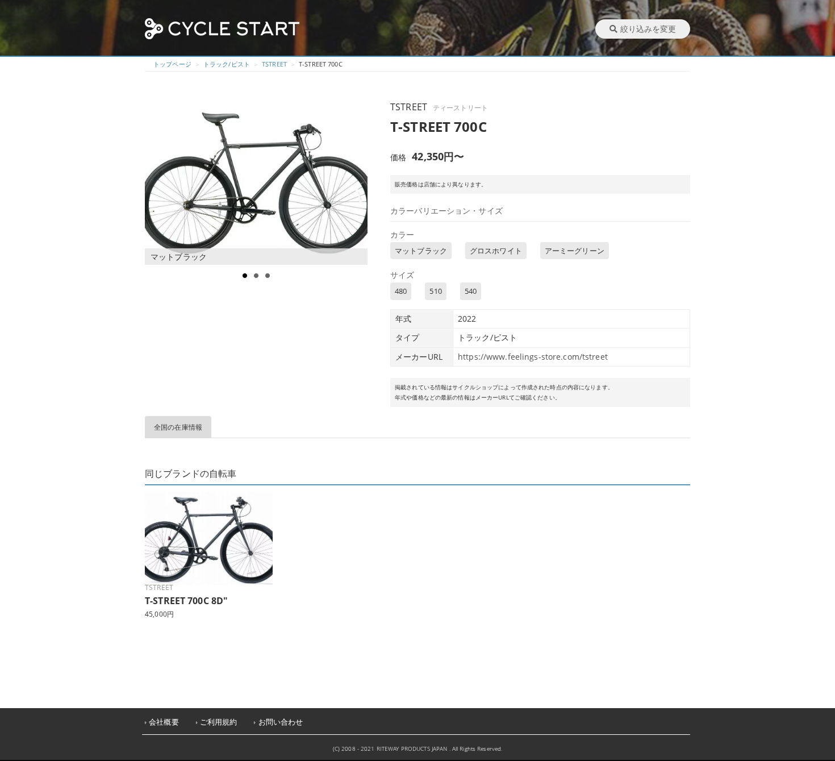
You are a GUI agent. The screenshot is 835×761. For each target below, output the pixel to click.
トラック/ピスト (226, 64)
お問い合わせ (280, 722)
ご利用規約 (218, 722)
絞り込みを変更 (648, 28)
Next (358, 182)
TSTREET (274, 64)
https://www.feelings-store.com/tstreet (533, 356)
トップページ (172, 64)
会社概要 (164, 722)
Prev (160, 182)
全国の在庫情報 (178, 427)
